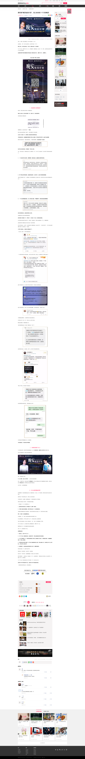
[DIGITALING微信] (60, 749)
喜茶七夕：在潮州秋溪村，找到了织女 (60, 77)
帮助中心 (35, 749)
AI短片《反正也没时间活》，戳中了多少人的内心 (60, 87)
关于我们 (19, 749)
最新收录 (19, 8)
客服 (59, 0)
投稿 (26, 754)
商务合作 (27, 751)
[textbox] (51, 3)
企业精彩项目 (57, 21)
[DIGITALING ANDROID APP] (55, 749)
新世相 (60, 14)
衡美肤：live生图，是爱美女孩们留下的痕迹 (63, 31)
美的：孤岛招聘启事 (63, 23)
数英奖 (66, 5)
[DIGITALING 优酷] (66, 749)
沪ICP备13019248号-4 (29, 757)
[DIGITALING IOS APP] (57, 749)
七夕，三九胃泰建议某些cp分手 (60, 67)
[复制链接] (26, 596)
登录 (18, 0)
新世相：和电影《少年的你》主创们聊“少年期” (35, 642)
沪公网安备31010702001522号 (37, 757)
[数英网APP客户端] (69, 11)
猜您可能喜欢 (57, 94)
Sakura (23, 684)
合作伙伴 (19, 750)
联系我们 (27, 750)
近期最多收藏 (31, 8)
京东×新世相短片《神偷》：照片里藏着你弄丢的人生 (36, 637)
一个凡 (23, 696)
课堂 (59, 5)
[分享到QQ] (51, 15)
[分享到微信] (48, 15)
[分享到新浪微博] (50, 15)
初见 (22, 690)
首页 (18, 5)
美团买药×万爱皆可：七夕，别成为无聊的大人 (60, 56)
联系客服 (35, 754)
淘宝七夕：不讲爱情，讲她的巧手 (60, 46)
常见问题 (57, 0)
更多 (65, 35)
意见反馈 (35, 750)
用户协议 (35, 751)
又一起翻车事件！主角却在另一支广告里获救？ (35, 627)
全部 (50, 610)
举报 (43, 15)
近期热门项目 (25, 8)
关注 (57, 18)
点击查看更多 (42, 742)
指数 (53, 5)
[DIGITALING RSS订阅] (64, 749)
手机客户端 (19, 751)
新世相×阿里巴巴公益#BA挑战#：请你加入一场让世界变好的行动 (36, 633)
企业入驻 (27, 749)
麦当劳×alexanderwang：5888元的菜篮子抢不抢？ (36, 622)
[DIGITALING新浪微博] (62, 749)
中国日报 (60, 99)
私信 (63, 18)
